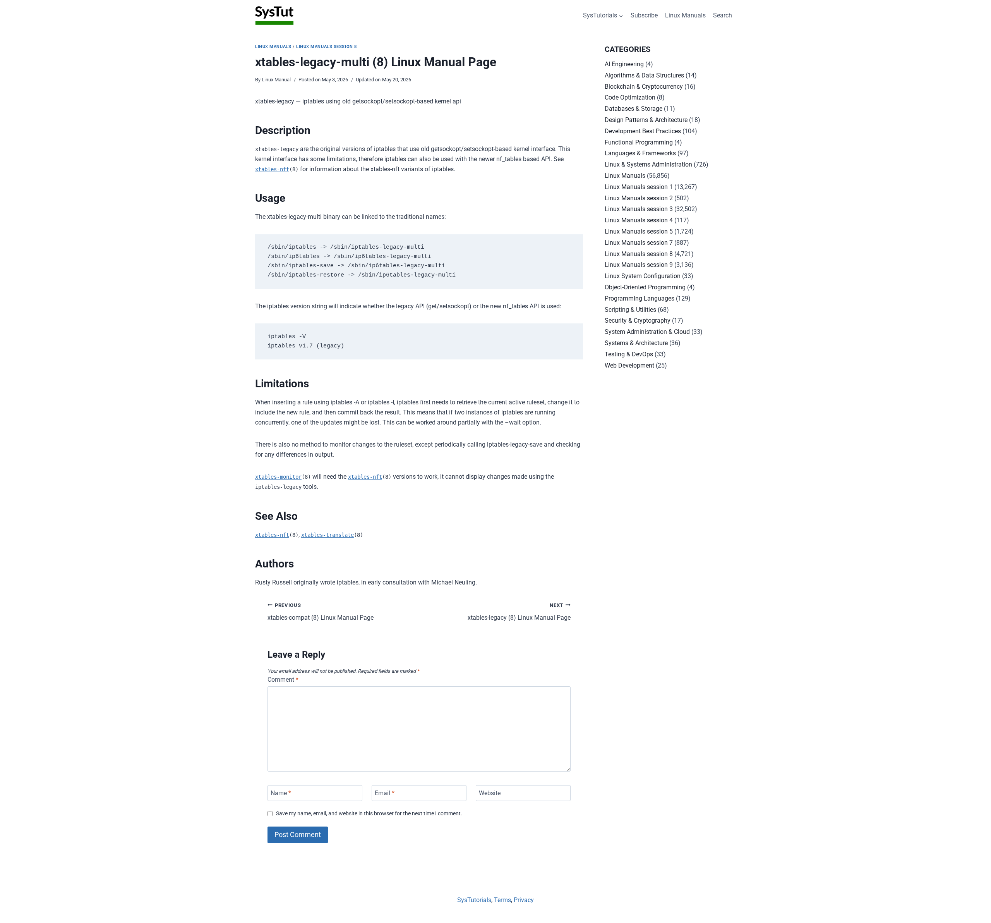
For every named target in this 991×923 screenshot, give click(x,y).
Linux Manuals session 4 (639, 220)
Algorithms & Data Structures (644, 75)
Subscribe (644, 15)
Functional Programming (639, 142)
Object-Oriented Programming (645, 287)
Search (722, 15)
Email (384, 793)
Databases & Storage (633, 108)
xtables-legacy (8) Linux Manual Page (519, 612)
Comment (282, 679)
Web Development (629, 365)
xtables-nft (272, 169)
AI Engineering (624, 64)
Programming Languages (639, 298)
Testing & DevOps (629, 354)
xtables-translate (327, 535)
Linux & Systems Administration (648, 164)
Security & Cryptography (637, 320)
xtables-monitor (278, 477)
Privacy (524, 900)
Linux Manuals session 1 (639, 187)
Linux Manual (276, 80)
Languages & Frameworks (640, 153)
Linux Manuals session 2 (639, 198)
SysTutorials (474, 900)
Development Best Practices (643, 131)
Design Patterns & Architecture (646, 120)
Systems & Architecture (636, 343)
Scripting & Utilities (630, 309)
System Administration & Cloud (647, 331)
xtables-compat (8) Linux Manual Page (320, 612)
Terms (502, 900)
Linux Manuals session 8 (326, 46)
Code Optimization (630, 97)
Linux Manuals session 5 (639, 231)
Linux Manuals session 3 (639, 209)
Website (490, 793)
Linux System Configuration (643, 276)
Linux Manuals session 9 (639, 264)
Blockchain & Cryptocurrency (644, 86)
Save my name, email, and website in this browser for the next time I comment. (369, 813)
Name (281, 793)
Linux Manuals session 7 (639, 242)
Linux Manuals (685, 15)
